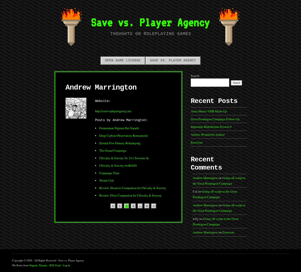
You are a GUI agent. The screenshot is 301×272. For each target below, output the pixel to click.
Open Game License (123, 60)
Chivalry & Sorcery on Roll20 (118, 165)
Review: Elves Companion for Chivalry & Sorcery (130, 195)
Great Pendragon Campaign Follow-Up (215, 119)
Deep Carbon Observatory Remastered (123, 135)
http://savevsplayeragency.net (113, 111)
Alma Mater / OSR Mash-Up (209, 111)
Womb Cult (106, 180)
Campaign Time (109, 173)
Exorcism (197, 142)
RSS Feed (55, 265)
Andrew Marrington (205, 178)
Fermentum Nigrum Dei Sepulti (119, 128)
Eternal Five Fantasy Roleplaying (119, 143)
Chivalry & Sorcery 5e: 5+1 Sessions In (124, 158)
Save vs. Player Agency (150, 22)
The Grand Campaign (112, 150)
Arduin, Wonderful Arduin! (208, 134)
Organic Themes (38, 265)
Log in (66, 265)
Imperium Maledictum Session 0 (211, 127)
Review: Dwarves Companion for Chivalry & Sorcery (132, 188)
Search (195, 76)
